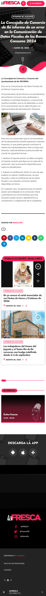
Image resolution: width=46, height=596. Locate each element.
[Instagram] (8, 580)
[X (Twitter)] (5, 580)
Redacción (18, 222)
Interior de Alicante (23, 16)
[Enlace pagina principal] (10, 3)
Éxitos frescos (10, 414)
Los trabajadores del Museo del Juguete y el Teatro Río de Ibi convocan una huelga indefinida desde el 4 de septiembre (19, 351)
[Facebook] (11, 580)
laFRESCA (20, 555)
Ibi (3, 229)
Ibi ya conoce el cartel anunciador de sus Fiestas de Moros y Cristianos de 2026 (22, 298)
